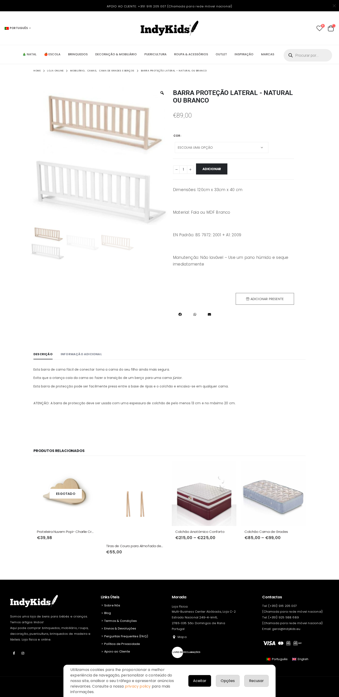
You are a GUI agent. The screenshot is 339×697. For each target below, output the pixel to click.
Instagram (22, 653)
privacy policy (138, 686)
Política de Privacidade (122, 644)
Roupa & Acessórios (191, 54)
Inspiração (244, 54)
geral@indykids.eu (286, 629)
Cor (176, 136)
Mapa (182, 637)
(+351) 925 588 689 (283, 617)
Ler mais (90, 469)
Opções (228, 680)
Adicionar (211, 169)
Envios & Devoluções (120, 628)
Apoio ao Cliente (117, 651)
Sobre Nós (112, 605)
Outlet (221, 54)
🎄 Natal (29, 54)
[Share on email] (209, 314)
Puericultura (155, 54)
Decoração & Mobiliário (116, 54)
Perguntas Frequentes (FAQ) (126, 636)
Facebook (14, 653)
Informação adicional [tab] (81, 354)
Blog (107, 613)
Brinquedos (78, 54)
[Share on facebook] (180, 314)
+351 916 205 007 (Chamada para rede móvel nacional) (185, 6)
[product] (135, 500)
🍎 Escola (52, 54)
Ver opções (229, 469)
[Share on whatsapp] (194, 314)
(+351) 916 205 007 (282, 606)
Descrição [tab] (43, 354)
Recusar (256, 680)
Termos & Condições (120, 621)
